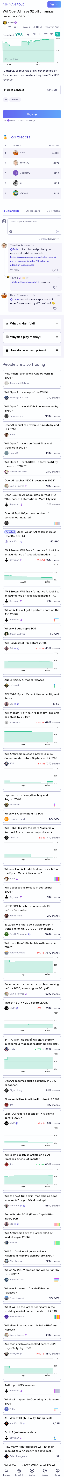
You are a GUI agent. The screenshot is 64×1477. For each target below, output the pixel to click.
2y (34, 295)
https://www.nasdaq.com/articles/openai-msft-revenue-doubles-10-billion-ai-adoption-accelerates (33, 261)
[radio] (35, 34)
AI (5, 99)
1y (33, 245)
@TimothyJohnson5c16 (25, 282)
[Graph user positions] (27, 34)
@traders (15, 299)
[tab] (11, 211)
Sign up (54, 4)
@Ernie (14, 249)
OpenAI (15, 99)
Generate (52, 89)
